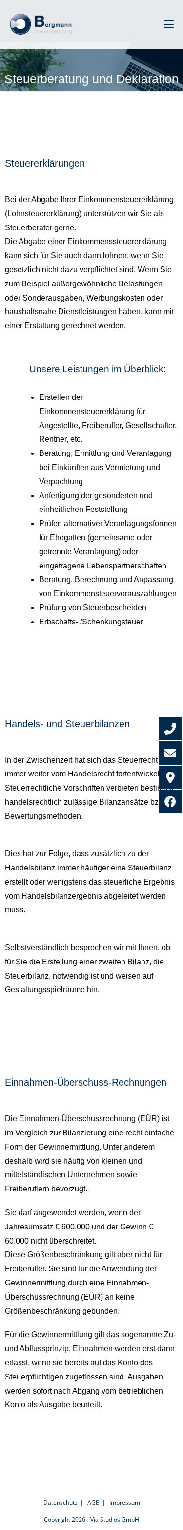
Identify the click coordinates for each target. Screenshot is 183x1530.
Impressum (124, 1502)
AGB (93, 1502)
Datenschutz (60, 1502)
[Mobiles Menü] (169, 24)
